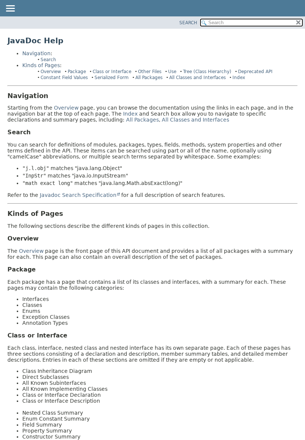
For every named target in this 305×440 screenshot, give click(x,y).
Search (48, 59)
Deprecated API (255, 71)
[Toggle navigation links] (10, 9)
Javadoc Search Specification (78, 195)
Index (238, 77)
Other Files (149, 71)
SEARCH (188, 22)
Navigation (36, 53)
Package (77, 71)
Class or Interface (112, 71)
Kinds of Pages (41, 65)
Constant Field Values (64, 77)
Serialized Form (111, 77)
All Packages (149, 77)
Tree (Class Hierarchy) (207, 71)
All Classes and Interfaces (197, 77)
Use (172, 71)
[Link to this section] (54, 96)
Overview (51, 71)
